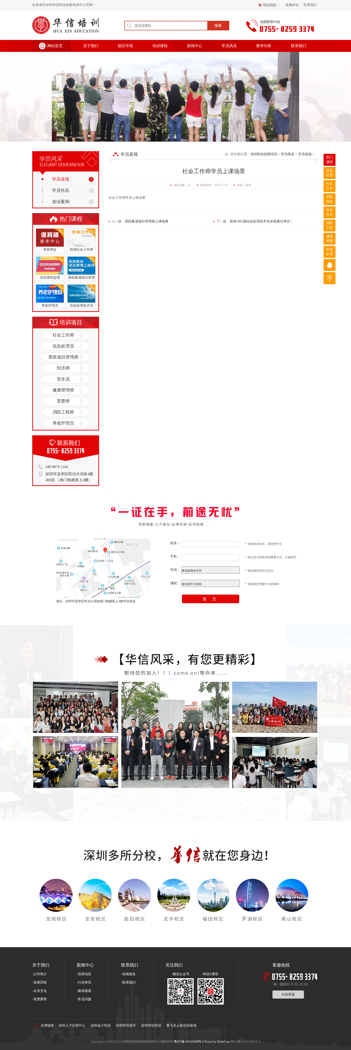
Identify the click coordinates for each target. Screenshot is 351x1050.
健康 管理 (329, 238)
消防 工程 (329, 225)
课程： (175, 583)
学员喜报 (60, 179)
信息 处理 (329, 173)
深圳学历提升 (126, 1025)
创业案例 (60, 201)
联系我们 (310, 5)
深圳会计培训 (100, 1025)
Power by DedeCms (217, 1041)
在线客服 (288, 994)
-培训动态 (84, 974)
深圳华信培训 (151, 1025)
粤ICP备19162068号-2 (189, 1041)
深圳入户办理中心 (71, 1025)
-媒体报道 (84, 991)
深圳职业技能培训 (263, 154)
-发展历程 (39, 982)
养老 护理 (329, 252)
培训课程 (160, 46)
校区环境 (125, 46)
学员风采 (229, 46)
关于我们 (90, 46)
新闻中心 (194, 46)
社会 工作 (329, 186)
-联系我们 (128, 982)
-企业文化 (39, 991)
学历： (175, 570)
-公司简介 (39, 974)
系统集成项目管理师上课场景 (146, 221)
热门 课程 (329, 159)
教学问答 (263, 46)
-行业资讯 (84, 982)
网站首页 (55, 46)
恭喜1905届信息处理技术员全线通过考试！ (261, 221)
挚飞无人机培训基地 (181, 1025)
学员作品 (60, 190)
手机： (175, 556)
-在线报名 (128, 974)
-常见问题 (84, 999)
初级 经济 (329, 199)
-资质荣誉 (39, 999)
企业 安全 (329, 212)
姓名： (175, 543)
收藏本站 (292, 5)
